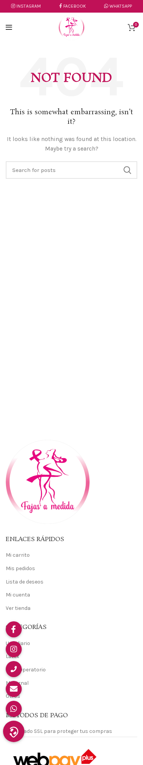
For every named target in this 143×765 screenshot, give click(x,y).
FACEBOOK (74, 6)
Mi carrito (18, 555)
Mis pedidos (20, 568)
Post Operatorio (26, 669)
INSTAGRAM (28, 6)
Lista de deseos (24, 582)
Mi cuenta (18, 595)
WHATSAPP (120, 6)
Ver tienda (18, 608)
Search (127, 170)
